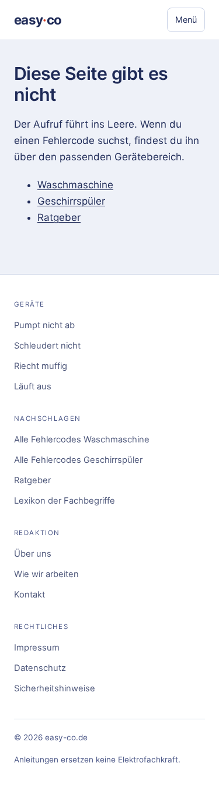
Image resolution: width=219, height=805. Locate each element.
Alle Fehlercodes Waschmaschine (82, 439)
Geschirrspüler (71, 201)
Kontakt (29, 594)
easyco (37, 19)
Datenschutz (40, 668)
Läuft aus (32, 386)
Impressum (37, 647)
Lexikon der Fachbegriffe (64, 500)
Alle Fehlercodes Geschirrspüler (78, 460)
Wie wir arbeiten (46, 574)
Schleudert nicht (47, 345)
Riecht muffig (40, 366)
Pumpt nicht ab (44, 325)
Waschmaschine (75, 185)
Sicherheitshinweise (54, 688)
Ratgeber (59, 217)
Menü (186, 19)
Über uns (32, 554)
